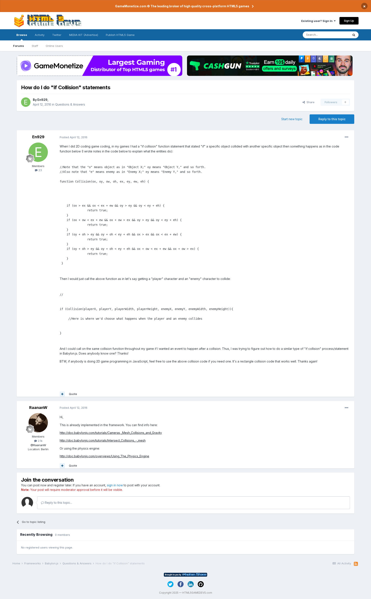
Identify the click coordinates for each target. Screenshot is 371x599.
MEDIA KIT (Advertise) (83, 35)
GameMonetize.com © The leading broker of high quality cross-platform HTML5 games (182, 6)
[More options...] (346, 137)
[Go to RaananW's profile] (38, 422)
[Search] (354, 34)
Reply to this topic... (58, 502)
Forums (18, 46)
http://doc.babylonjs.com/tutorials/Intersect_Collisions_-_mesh (103, 440)
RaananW (38, 407)
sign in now (115, 485)
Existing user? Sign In (317, 21)
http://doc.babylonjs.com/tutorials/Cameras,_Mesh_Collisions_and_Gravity (111, 433)
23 (40, 170)
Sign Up (349, 20)
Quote (73, 394)
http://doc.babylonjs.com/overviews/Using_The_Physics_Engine (104, 456)
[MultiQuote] (62, 394)
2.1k (40, 440)
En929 (42, 99)
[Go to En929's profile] (25, 102)
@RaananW (38, 445)
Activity (39, 35)
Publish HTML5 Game (120, 35)
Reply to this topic (331, 119)
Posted (73, 137)
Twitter (56, 35)
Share (310, 102)
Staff (35, 46)
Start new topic (292, 119)
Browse (21, 35)
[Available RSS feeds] (356, 564)
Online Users (54, 46)
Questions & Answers (70, 104)
